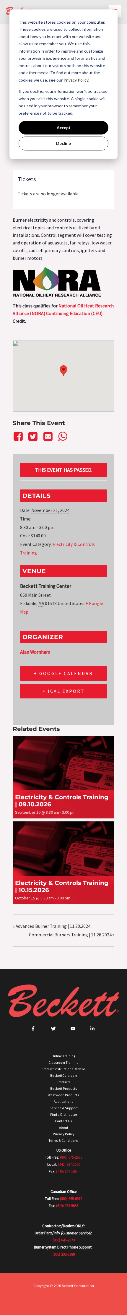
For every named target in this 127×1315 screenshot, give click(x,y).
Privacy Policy (63, 1134)
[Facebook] (19, 437)
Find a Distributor (63, 1114)
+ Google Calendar (63, 673)
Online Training (63, 1056)
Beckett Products (63, 1088)
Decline (63, 143)
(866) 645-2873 (64, 1240)
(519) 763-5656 (67, 1205)
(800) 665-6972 (71, 1198)
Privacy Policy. (76, 79)
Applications (63, 1101)
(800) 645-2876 (71, 1157)
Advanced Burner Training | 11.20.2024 (51, 926)
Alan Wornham (35, 652)
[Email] (47, 437)
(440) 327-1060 (69, 1164)
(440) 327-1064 (67, 1171)
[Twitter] (33, 437)
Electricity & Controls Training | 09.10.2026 (61, 801)
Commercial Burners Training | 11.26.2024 (71, 935)
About (63, 1127)
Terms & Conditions (63, 1140)
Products (63, 1082)
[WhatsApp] (62, 437)
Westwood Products (63, 1095)
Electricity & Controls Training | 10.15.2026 (61, 886)
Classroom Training (63, 1062)
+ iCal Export (64, 691)
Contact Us (63, 1121)
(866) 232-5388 (64, 1254)
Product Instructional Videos (63, 1069)
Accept (64, 127)
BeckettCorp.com (63, 1075)
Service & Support (64, 1108)
